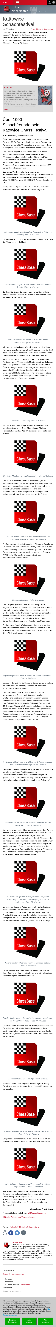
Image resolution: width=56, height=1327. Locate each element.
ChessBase (17, 1242)
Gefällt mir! (37, 29)
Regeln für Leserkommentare (13, 1274)
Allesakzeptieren (45, 1321)
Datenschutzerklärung (10, 1315)
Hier (48, 1309)
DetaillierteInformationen (12, 1321)
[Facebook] (11, 1233)
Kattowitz (13, 1227)
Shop (5, 2)
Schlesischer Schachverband (28, 1227)
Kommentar (7, 1288)
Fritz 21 (8, 87)
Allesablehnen (29, 1321)
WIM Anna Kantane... (37, 1213)
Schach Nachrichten (20, 9)
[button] (17, 2)
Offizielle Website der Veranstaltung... (19, 1217)
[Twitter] (17, 1233)
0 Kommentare (47, 29)
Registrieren (25, 1284)
